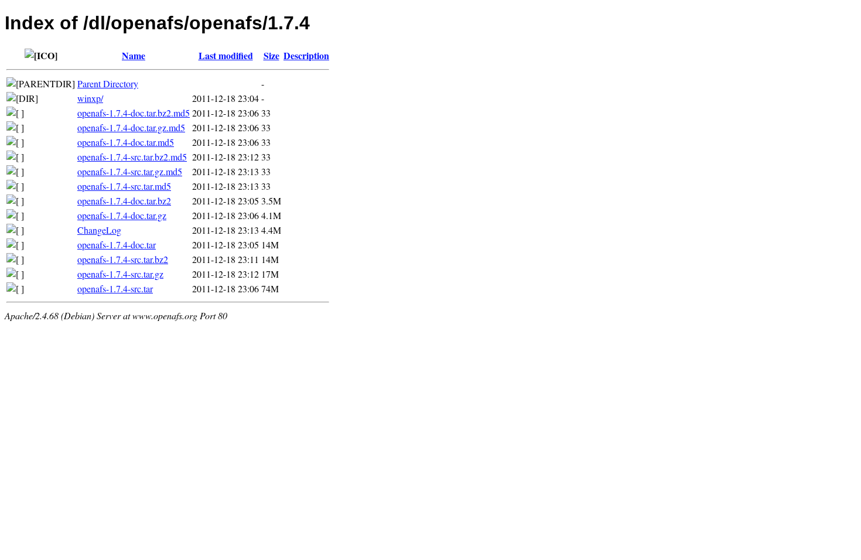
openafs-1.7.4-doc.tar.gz (121, 215)
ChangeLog (99, 230)
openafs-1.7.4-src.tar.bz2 (122, 259)
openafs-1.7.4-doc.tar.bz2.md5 (133, 113)
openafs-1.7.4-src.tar (115, 288)
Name (133, 55)
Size (271, 55)
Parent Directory (107, 83)
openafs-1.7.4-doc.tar (116, 244)
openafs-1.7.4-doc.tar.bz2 (124, 200)
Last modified (226, 55)
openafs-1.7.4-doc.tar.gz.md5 (131, 127)
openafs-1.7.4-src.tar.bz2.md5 (132, 157)
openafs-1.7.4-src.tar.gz (120, 274)
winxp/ (90, 98)
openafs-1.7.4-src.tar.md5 (124, 186)
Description (306, 55)
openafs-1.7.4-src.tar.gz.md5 (129, 171)
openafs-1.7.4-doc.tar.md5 (125, 142)
